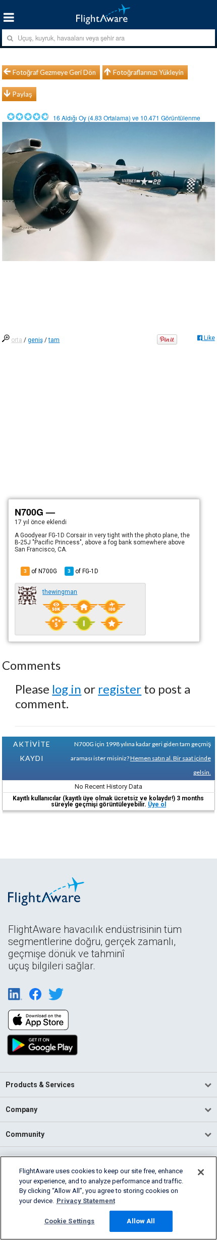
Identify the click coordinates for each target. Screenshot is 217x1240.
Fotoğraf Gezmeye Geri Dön (54, 72)
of (83, 571)
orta (16, 340)
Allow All (141, 1221)
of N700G (40, 571)
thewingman (59, 591)
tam (54, 340)
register (119, 688)
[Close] (201, 1172)
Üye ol (157, 804)
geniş (35, 340)
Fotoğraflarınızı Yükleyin (148, 72)
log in (66, 688)
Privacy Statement (86, 1201)
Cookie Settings (69, 1221)
